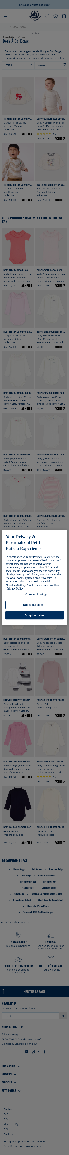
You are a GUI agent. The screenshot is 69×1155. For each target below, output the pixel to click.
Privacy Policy (15, 588)
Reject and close (33, 605)
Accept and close (34, 615)
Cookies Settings (36, 594)
